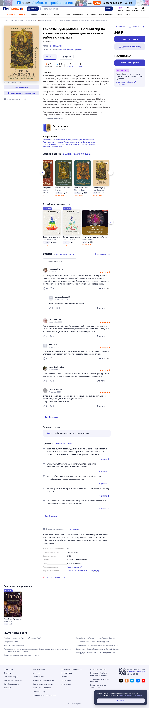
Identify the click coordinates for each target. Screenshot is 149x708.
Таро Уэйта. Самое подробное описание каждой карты (82, 188)
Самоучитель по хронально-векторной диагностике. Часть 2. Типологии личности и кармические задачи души (52, 237)
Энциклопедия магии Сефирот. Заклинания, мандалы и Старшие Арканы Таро (45, 188)
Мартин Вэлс (79, 190)
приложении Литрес (137, 672)
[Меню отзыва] (108, 288)
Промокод (23, 14)
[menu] (59, 261)
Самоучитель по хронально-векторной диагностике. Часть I (72, 237)
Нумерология (88, 140)
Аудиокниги (78, 14)
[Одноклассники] (127, 680)
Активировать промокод (71, 669)
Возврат (7, 688)
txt (95, 571)
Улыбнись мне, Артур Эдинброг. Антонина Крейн (23, 638)
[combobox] (72, 9)
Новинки (33, 14)
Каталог (34, 9)
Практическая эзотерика (53, 142)
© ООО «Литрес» (74, 704)
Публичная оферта (98, 669)
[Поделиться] (143, 27)
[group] (77, 270)
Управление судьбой (86, 144)
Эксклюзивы (91, 14)
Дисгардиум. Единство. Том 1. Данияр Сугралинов (95, 653)
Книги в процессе (106, 14)
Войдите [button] (48, 433)
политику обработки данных (130, 695)
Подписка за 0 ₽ (9, 14)
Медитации (77, 140)
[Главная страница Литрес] (13, 9)
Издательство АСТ (74, 567)
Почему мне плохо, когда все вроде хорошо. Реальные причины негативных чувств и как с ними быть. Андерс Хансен (37, 650)
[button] (21, 87)
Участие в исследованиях (14, 680)
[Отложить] (51, 162)
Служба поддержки (11, 684)
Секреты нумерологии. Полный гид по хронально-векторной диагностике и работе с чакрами (101, 188)
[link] (73, 269)
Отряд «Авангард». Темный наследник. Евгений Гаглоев (97, 645)
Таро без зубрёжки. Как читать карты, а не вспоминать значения (13, 619)
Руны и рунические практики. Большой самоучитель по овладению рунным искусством (63, 188)
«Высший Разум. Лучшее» (70, 49)
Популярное (45, 14)
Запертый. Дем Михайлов (14, 645)
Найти (108, 9)
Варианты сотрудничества (43, 680)
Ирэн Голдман (98, 190)
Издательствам (39, 669)
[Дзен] (121, 680)
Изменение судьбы (63, 140)
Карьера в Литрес (11, 677)
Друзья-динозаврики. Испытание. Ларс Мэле (21, 655)
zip (98, 571)
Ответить (101, 288)
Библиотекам (38, 677)
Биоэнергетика (49, 140)
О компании (8, 669)
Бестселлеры (66, 673)
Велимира (59, 190)
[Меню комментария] (108, 308)
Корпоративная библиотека (44, 695)
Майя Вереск (9, 621)
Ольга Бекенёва (49, 239)
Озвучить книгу (39, 691)
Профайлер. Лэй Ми (11, 642)
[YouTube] (143, 680)
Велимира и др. (43, 190)
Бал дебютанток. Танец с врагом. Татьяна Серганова (96, 638)
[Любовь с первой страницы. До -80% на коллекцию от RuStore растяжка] (74, 3)
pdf (92, 571)
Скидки (56, 14)
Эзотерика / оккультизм (52, 147)
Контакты (7, 673)
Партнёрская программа (43, 684)
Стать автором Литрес (42, 688)
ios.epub (81, 571)
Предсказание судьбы (73, 142)
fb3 (76, 571)
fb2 (73, 571)
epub (69, 571)
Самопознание (89, 142)
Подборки (66, 14)
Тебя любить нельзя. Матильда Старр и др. (92, 642)
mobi (88, 571)
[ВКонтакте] (138, 680)
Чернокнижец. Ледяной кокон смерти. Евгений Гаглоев (97, 649)
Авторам (36, 673)
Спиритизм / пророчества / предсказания (60, 144)
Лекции (119, 14)
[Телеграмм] (132, 680)
